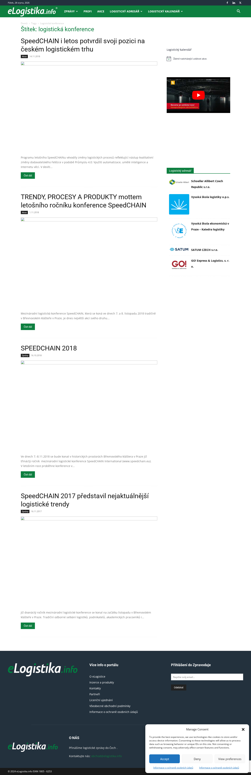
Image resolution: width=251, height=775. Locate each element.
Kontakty (95, 688)
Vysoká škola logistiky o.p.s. (210, 197)
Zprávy (69, 11)
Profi (88, 11)
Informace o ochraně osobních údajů (173, 767)
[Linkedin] (234, 3)
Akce (100, 11)
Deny (197, 759)
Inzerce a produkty (101, 682)
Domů (24, 23)
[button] (243, 729)
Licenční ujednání (101, 700)
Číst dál (28, 175)
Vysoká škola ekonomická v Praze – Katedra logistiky (210, 226)
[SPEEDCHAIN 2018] (89, 406)
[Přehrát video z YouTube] (198, 95)
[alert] (198, 58)
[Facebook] (227, 3)
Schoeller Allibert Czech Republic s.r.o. (207, 184)
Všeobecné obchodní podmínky (109, 706)
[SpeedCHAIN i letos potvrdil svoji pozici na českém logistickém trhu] (89, 107)
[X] (240, 3)
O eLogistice (97, 676)
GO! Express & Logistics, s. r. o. (210, 263)
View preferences (229, 759)
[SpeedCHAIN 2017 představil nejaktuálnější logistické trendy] (89, 562)
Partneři (94, 694)
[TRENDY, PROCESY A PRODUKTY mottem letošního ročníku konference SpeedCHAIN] (89, 263)
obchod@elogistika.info (106, 756)
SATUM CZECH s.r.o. (204, 250)
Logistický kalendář (164, 11)
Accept (164, 759)
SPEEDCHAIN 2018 (49, 348)
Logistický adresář (124, 11)
